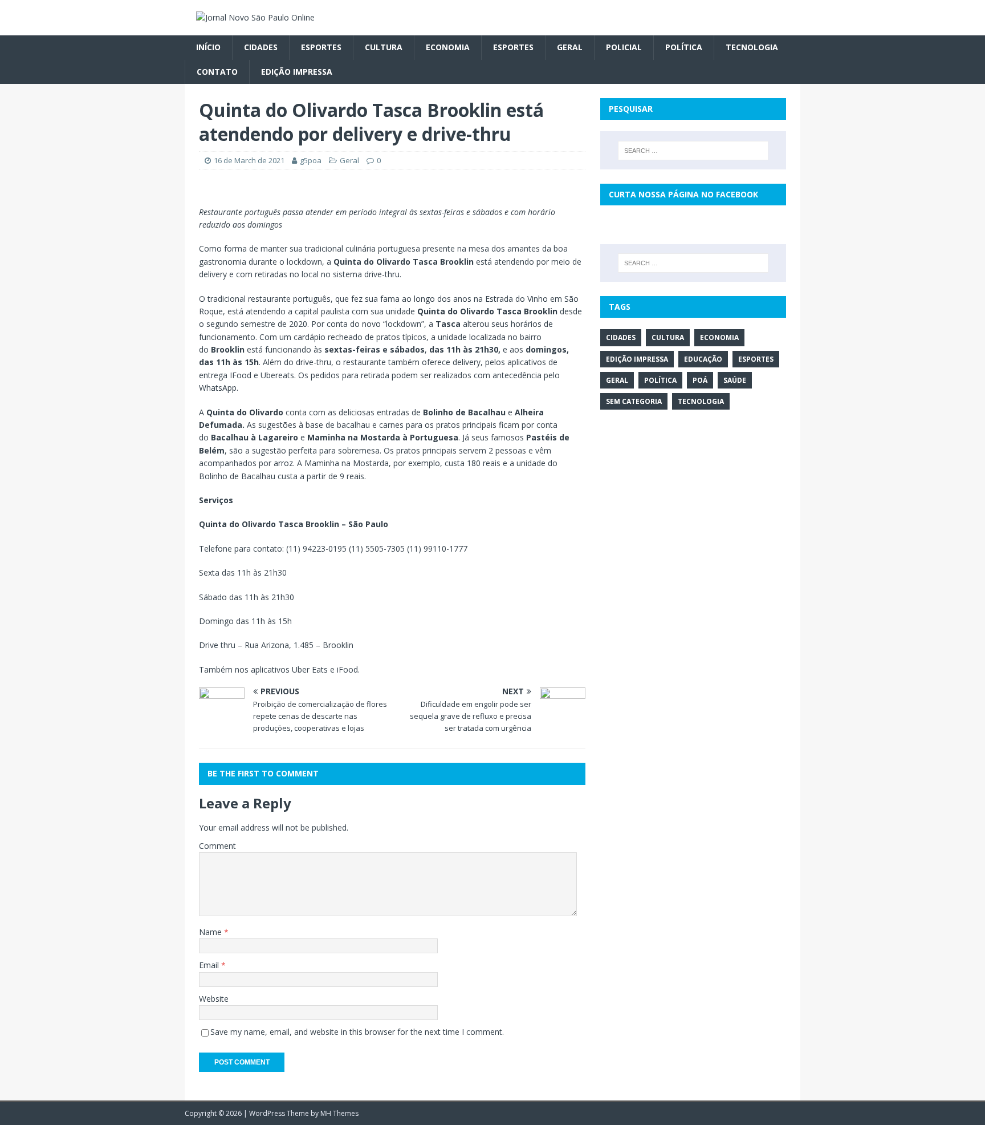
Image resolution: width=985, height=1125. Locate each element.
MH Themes (339, 1113)
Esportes (321, 47)
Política (683, 47)
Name (211, 931)
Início (208, 47)
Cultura (383, 47)
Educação (703, 359)
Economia (448, 47)
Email (210, 965)
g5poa (310, 160)
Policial (624, 47)
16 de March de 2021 (249, 160)
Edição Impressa (296, 71)
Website (214, 998)
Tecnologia (752, 47)
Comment (217, 845)
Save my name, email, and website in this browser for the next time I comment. (357, 1031)
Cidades (261, 47)
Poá (700, 380)
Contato (217, 71)
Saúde (734, 380)
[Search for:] (693, 150)
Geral (570, 47)
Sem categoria (634, 401)
